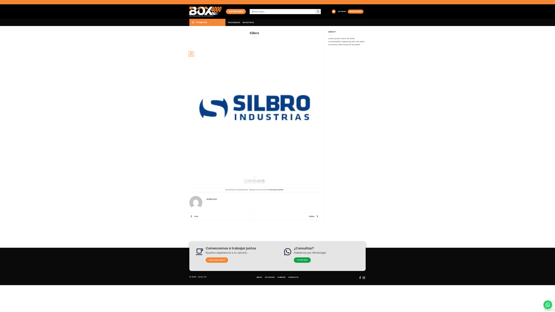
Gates (312, 216)
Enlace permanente (275, 190)
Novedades (234, 22)
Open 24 (202, 276)
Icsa (196, 216)
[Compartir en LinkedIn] (263, 181)
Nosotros (248, 22)
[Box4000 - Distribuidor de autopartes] (205, 11)
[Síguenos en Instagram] (363, 277)
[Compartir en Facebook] (246, 181)
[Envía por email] (254, 181)
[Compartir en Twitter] (250, 181)
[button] (342, 11)
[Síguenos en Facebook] (360, 277)
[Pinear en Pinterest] (259, 181)
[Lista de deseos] (334, 11)
